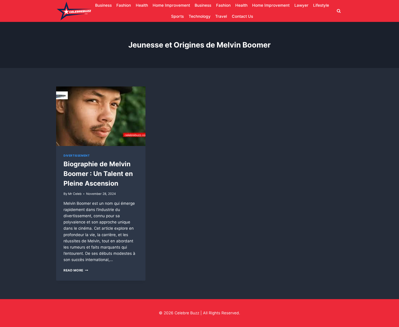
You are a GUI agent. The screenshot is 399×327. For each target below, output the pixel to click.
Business (103, 5)
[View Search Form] (339, 11)
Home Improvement (171, 5)
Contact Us (242, 16)
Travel (221, 16)
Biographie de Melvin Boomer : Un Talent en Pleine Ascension (98, 173)
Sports (177, 16)
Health (142, 5)
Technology (200, 16)
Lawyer (301, 5)
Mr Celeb (75, 194)
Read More (75, 270)
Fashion (123, 5)
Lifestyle (321, 5)
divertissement (76, 155)
